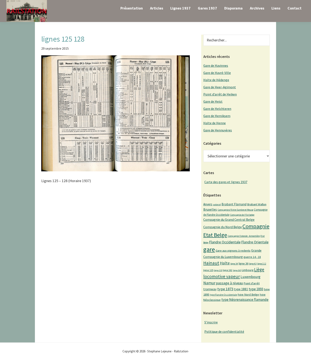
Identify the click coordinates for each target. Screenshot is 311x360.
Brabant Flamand (234, 204)
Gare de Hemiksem (216, 116)
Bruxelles (210, 209)
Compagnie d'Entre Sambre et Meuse (235, 209)
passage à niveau (229, 283)
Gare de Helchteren (217, 108)
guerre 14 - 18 (252, 257)
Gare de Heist (213, 101)
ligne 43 (253, 263)
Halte (225, 263)
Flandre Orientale (254, 242)
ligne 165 (237, 270)
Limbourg (247, 270)
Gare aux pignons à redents (233, 250)
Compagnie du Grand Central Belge (229, 219)
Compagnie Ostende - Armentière (244, 236)
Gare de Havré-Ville (217, 73)
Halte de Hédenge (216, 80)
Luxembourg (250, 276)
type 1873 (225, 288)
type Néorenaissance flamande (244, 299)
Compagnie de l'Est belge (242, 214)
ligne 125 (208, 270)
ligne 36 (243, 263)
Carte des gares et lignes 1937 (225, 182)
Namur (209, 282)
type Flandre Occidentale (223, 294)
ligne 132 (218, 270)
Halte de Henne (214, 123)
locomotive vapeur (221, 276)
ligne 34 (234, 263)
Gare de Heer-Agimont (219, 87)
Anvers (207, 204)
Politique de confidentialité (224, 331)
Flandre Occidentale (225, 242)
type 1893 (256, 289)
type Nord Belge (248, 294)
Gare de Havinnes (215, 65)
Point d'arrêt (252, 283)
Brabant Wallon (256, 204)
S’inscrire (211, 322)
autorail (217, 204)
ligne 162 (227, 270)
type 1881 (241, 289)
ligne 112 (261, 263)
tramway (210, 289)
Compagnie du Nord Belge (222, 227)
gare (209, 249)
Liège (259, 269)
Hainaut (211, 263)
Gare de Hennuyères (217, 130)
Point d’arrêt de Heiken (220, 94)
